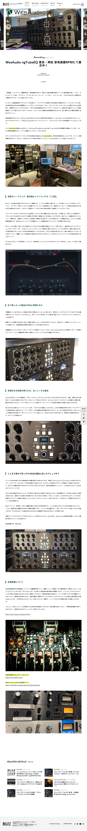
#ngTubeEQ (40, 75)
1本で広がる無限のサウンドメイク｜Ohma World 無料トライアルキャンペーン (66, 784)
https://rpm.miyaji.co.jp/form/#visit (18, 614)
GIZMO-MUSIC (68, 823)
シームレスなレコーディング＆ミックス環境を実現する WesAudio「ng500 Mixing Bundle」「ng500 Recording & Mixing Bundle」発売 (29, 774)
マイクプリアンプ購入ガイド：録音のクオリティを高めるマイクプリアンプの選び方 (29, 783)
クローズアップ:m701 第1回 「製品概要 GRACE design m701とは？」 (66, 793)
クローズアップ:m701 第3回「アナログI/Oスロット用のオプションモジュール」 (66, 772)
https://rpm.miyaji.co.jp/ (14, 677)
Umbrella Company (55, 823)
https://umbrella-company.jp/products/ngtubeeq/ (23, 685)
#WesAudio (47, 75)
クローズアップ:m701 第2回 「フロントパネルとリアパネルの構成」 (29, 793)
